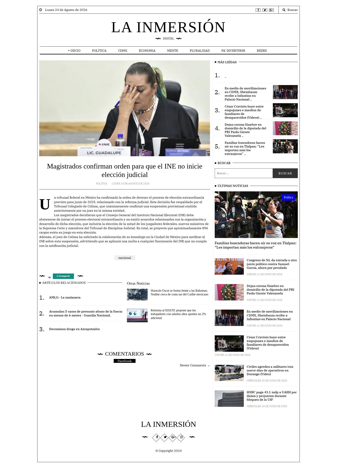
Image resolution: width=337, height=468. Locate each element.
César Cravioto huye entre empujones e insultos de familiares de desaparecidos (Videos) (268, 342)
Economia (147, 50)
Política (99, 50)
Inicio (75, 50)
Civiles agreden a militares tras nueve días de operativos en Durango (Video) (270, 370)
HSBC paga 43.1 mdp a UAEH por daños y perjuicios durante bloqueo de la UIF (272, 395)
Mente (172, 50)
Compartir (64, 276)
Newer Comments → (195, 365)
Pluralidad (200, 50)
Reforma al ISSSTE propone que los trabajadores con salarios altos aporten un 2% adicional (178, 314)
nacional (124, 258)
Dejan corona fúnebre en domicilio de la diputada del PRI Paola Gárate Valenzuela (270, 289)
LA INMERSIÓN (168, 27)
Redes (262, 50)
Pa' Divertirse (233, 50)
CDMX (122, 50)
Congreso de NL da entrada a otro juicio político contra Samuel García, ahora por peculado (272, 263)
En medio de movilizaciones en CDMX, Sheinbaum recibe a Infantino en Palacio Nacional (270, 315)
